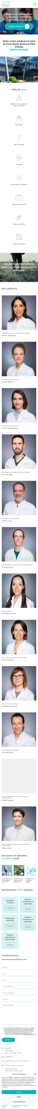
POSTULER (10, 908)
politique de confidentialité (29, 1034)
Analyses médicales (19, 224)
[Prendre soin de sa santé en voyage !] (31, 870)
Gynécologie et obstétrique (19, 184)
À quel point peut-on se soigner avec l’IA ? (7, 880)
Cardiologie (19, 164)
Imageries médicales (19, 244)
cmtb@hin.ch (9, 1056)
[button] (35, 1074)
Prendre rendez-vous (16, 26)
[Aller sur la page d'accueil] (6, 4)
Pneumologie (19, 125)
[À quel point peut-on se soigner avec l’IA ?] (7, 870)
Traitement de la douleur (19, 204)
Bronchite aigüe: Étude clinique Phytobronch (18, 880)
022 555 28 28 (9, 1050)
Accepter (19, 1092)
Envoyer (8, 1040)
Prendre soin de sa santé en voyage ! (30, 880)
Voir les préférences (19, 1102)
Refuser (19, 1097)
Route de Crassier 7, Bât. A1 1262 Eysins (17, 1061)
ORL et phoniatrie (19, 144)
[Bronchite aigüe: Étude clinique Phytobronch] (19, 870)
